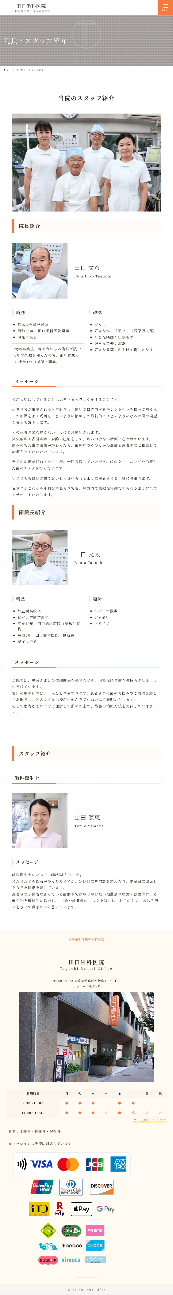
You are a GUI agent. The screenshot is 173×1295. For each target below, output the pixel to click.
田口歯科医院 (31, 6)
